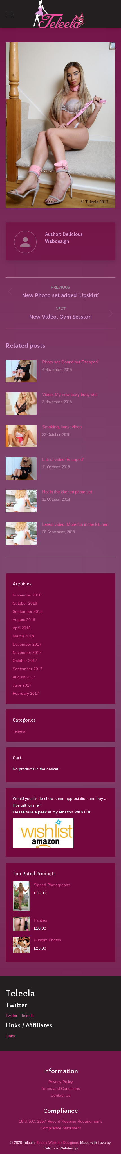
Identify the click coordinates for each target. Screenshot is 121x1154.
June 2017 (22, 685)
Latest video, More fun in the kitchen (75, 524)
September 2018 (27, 611)
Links (10, 1036)
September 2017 (27, 669)
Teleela (19, 731)
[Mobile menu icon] (9, 14)
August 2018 (24, 619)
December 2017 (27, 644)
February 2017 (26, 693)
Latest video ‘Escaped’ (63, 459)
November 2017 (27, 652)
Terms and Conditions (60, 1088)
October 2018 (25, 603)
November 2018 (27, 595)
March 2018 (23, 636)
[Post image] (21, 371)
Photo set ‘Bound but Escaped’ (70, 362)
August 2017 (24, 677)
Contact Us (60, 1095)
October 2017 (25, 660)
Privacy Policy (60, 1081)
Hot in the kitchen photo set (67, 491)
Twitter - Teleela (20, 1015)
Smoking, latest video (62, 426)
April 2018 (22, 628)
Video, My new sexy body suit (69, 394)
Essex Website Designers (58, 1142)
